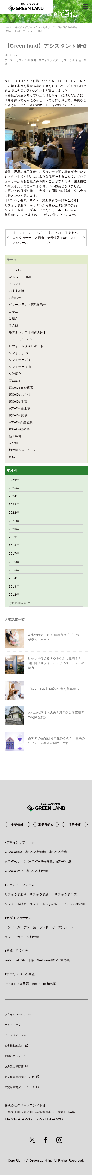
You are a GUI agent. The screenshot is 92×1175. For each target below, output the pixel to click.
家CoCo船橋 (13, 852)
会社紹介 (15, 373)
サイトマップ (13, 1024)
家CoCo (14, 380)
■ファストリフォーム (20, 884)
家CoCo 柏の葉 (37, 871)
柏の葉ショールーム (23, 450)
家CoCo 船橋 (18, 415)
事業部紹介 (46, 824)
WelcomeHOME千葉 (19, 960)
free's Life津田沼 (17, 983)
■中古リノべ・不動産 (20, 974)
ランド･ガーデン (21, 339)
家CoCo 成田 (65, 861)
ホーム (8, 27)
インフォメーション (17, 1035)
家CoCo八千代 (15, 861)
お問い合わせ (13, 1056)
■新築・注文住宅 (17, 950)
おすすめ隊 (17, 290)
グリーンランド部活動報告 (27, 304)
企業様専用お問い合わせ (20, 1076)
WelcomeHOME (20, 277)
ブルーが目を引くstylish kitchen (53, 210)
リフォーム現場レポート (26, 346)
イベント (15, 284)
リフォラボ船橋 (16, 894)
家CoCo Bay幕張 (21, 387)
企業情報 (17, 824)
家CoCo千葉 (58, 852)
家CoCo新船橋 (35, 852)
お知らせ (15, 297)
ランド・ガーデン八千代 (56, 927)
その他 (13, 325)
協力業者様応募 (14, 1066)
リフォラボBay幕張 (43, 904)
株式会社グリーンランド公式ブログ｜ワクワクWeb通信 (46, 27)
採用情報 (74, 824)
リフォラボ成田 (41, 894)
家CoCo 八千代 (20, 394)
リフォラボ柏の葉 (72, 904)
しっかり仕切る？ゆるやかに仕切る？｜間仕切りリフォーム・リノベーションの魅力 (56, 663)
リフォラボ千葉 (66, 894)
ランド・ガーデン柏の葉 (22, 937)
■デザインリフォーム (20, 842)
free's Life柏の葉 (44, 983)
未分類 (13, 443)
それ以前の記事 (20, 603)
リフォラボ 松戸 (49, 60)
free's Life (16, 270)
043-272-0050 (21, 1118)
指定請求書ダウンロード (20, 1087)
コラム (13, 311)
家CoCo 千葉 (18, 401)
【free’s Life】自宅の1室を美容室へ (53, 689)
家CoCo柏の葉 (19, 429)
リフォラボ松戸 (16, 904)
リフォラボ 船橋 (71, 60)
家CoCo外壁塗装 (21, 422)
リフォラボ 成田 (26, 60)
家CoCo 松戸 (14, 871)
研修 (12, 457)
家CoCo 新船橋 (20, 408)
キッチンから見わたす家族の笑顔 (53, 205)
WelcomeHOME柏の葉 (53, 960)
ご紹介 (13, 318)
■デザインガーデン (18, 917)
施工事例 (15, 436)
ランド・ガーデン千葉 (20, 927)
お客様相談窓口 (14, 1045)
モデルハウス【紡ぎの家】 (27, 332)
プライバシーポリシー (18, 1014)
